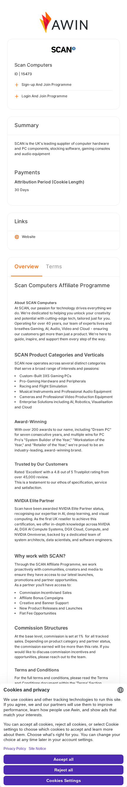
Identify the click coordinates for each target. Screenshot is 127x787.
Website (28, 236)
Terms (54, 266)
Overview (26, 266)
